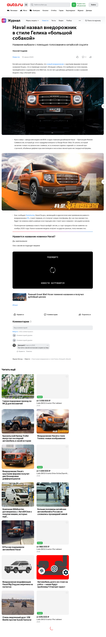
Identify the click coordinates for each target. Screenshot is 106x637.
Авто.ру (15, 4)
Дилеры (89, 10)
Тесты (53, 21)
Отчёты (53, 10)
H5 (28, 218)
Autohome (30, 215)
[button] (53, 386)
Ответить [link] (29, 351)
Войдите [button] (15, 331)
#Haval (15, 305)
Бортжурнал (70, 10)
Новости (45, 21)
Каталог (46, 10)
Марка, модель (31, 21)
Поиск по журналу (94, 21)
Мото (25, 10)
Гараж (61, 10)
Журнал (80, 10)
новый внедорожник (55, 64)
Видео (61, 21)
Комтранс (36, 10)
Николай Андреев (20, 51)
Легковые (13, 10)
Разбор (69, 21)
